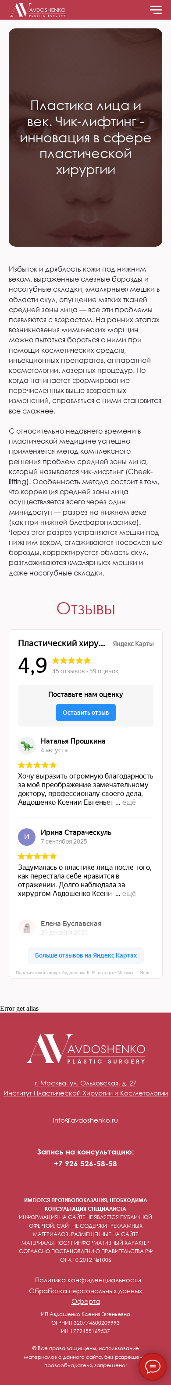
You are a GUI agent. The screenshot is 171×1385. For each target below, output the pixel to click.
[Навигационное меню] (156, 10)
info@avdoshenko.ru (85, 1120)
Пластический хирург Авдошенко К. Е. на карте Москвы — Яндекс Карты (89, 972)
